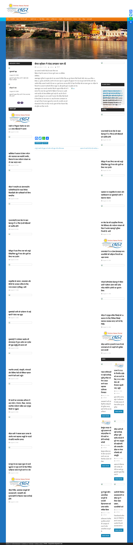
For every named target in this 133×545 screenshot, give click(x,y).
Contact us (25, 544)
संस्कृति (60, 19)
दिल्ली (58, 67)
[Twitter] (131, 15)
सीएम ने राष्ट (13, 72)
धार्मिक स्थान (54, 19)
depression (38, 143)
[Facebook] (131, 11)
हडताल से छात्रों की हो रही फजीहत (88, 149)
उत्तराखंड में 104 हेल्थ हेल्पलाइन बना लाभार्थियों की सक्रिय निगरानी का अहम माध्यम (112, 254)
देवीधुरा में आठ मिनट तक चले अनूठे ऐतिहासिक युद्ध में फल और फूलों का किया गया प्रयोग (20, 254)
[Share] (131, 22)
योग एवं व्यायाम (68, 19)
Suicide (45, 143)
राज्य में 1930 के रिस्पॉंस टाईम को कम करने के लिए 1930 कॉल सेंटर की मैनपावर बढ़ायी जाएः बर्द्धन (119, 379)
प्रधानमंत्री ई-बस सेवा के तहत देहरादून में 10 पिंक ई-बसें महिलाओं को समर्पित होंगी (19, 223)
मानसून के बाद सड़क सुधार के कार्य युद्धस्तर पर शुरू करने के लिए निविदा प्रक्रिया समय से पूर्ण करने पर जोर (20, 467)
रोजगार (75, 19)
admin (52, 67)
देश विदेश (42, 19)
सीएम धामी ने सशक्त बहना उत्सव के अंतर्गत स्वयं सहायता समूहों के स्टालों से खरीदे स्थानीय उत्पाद (20, 436)
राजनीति (12, 19)
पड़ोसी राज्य (33, 19)
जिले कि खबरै (23, 19)
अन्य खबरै (89, 19)
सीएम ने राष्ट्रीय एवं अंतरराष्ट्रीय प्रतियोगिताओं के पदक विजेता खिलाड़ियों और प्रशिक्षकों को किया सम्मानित (112, 94)
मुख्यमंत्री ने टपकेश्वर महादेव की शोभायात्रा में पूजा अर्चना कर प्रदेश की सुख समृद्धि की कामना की (20, 342)
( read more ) (108, 107)
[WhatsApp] (131, 18)
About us (8, 544)
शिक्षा (84, 19)
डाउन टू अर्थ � (14, 88)
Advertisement (16, 544)
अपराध (103, 359)
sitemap (31, 544)
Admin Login (39, 544)
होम (8, 19)
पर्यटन (47, 19)
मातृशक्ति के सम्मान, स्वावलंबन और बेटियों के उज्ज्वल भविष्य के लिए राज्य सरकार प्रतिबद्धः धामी (20, 284)
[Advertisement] (66, 122)
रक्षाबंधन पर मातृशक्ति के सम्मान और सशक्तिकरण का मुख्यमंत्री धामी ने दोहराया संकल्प (112, 195)
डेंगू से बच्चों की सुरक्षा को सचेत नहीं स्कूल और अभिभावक (50, 149)
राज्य (17, 19)
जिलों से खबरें (13, 109)
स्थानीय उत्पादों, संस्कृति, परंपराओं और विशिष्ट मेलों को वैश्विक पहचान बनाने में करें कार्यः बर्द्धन (20, 372)
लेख (80, 19)
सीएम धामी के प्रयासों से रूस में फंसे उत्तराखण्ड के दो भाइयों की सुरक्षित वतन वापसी (112, 347)
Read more (105, 416)
